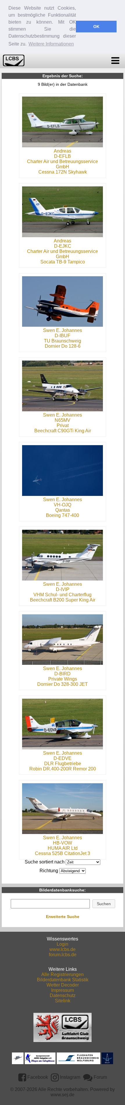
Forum (99, 1077)
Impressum (62, 990)
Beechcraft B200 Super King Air (62, 599)
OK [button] (96, 26)
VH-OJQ (62, 504)
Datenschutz (63, 995)
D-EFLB (62, 156)
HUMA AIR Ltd (63, 848)
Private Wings (62, 678)
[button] (103, 903)
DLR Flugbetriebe (62, 763)
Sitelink (62, 1000)
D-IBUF (62, 335)
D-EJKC (62, 246)
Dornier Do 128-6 (63, 346)
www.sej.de (62, 1094)
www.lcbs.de (62, 949)
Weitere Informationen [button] (51, 43)
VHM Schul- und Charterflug (62, 594)
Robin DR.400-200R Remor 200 (62, 768)
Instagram (69, 1077)
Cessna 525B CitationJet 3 (62, 853)
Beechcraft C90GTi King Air (62, 430)
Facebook (37, 1077)
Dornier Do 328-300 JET (62, 684)
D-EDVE (62, 758)
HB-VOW (62, 842)
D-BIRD (62, 673)
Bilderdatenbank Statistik (62, 979)
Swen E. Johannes (62, 330)
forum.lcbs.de (62, 954)
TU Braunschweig (62, 340)
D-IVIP (62, 589)
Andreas (62, 150)
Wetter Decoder (63, 984)
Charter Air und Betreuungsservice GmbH (62, 164)
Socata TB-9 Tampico (62, 261)
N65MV (62, 420)
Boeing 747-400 (62, 515)
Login (62, 944)
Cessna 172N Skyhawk (62, 171)
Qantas (62, 510)
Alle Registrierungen (62, 974)
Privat (63, 425)
